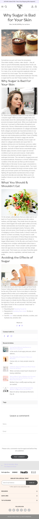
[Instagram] (11, 336)
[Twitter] (8, 336)
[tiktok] (29, 510)
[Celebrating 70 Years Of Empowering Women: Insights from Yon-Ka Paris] (5, 390)
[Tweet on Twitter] (19, 326)
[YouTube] (25, 510)
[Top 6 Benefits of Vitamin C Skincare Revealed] (5, 359)
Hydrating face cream (20, 311)
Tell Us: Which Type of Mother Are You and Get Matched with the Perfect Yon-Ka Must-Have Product (22, 378)
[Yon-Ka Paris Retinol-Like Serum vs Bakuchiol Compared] (5, 349)
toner (11, 315)
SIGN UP (31, 482)
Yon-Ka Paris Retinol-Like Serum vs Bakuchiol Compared (20, 348)
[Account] (32, 7)
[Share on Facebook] (17, 326)
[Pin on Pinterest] (22, 326)
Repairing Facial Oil (20, 309)
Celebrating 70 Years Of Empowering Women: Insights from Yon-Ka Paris (21, 388)
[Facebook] (4, 336)
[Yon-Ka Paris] (19, 6)
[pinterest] (21, 510)
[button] (2, 7)
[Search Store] (6, 7)
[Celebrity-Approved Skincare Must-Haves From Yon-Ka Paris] (5, 369)
